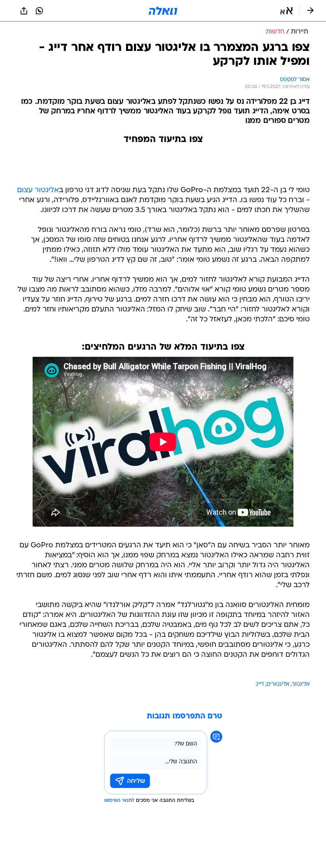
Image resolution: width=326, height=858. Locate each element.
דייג (260, 684)
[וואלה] (163, 11)
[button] (286, 10)
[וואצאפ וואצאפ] (39, 11)
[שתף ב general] (23, 10)
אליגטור (301, 684)
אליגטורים (277, 684)
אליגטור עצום (38, 190)
